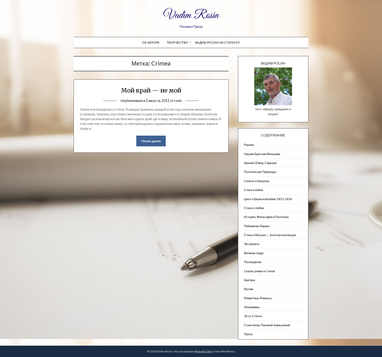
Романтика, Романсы (258, 298)
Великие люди (253, 253)
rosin (178, 100)
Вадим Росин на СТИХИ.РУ (217, 42)
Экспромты (251, 244)
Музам (248, 289)
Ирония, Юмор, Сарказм (260, 163)
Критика (249, 280)
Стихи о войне (253, 190)
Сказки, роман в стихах (259, 271)
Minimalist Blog (203, 351)
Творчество (177, 42)
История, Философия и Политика (266, 217)
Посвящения (252, 262)
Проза (248, 334)
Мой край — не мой (151, 90)
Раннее (249, 145)
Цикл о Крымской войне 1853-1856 (268, 199)
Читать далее (151, 141)
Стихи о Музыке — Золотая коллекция (270, 235)
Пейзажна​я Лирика (256, 226)
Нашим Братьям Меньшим (262, 154)
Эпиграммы (252, 307)
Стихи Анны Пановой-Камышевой (267, 325)
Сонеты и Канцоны (256, 181)
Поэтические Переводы (260, 172)
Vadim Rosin (191, 15)
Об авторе (151, 42)
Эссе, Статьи (253, 316)
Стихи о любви (254, 208)
